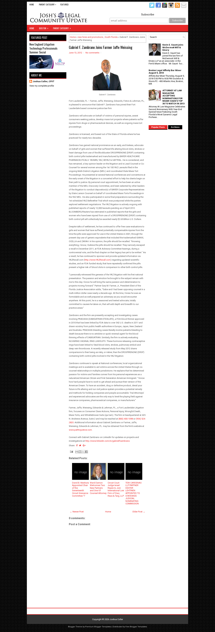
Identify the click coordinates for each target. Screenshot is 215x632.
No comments (92, 52)
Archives (175, 127)
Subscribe (147, 14)
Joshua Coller (116, 619)
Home (31, 4)
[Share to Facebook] (86, 451)
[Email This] (76, 451)
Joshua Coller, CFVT (43, 81)
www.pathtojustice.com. (80, 430)
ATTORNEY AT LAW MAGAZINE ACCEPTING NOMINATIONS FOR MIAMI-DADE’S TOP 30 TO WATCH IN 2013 (173, 97)
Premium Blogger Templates (98, 627)
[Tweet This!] (80, 445)
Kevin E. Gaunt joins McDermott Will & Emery (172, 47)
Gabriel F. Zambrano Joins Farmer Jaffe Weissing (100, 47)
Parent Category (47, 4)
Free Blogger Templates (136, 627)
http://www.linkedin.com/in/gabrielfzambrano (107, 441)
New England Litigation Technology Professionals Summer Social (43, 48)
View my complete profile (41, 86)
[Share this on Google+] (84, 445)
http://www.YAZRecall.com (98, 260)
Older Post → (138, 511)
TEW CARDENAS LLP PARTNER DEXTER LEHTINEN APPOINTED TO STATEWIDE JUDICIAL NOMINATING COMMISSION (133, 493)
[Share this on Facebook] (76, 445)
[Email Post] (71, 451)
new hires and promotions (90, 37)
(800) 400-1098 (125, 418)
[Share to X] (83, 451)
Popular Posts (158, 127)
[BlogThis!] (80, 451)
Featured (64, 4)
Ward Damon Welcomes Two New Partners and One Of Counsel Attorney (98, 487)
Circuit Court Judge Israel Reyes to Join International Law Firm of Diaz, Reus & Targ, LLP (116, 489)
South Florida (111, 37)
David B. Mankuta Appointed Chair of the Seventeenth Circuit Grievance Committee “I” (80, 489)
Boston (43, 28)
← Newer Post (77, 511)
